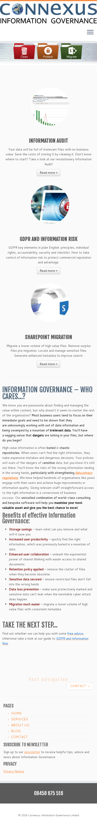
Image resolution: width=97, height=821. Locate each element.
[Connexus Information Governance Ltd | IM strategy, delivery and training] (48, 13)
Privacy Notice (13, 771)
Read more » (48, 172)
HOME (16, 713)
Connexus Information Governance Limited (53, 815)
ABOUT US (20, 725)
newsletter (32, 752)
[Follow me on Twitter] (11, 808)
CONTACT (80, 686)
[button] (48, 44)
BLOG (16, 731)
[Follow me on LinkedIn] (21, 808)
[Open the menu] (90, 32)
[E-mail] (7, 808)
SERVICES (19, 719)
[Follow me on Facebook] (16, 808)
